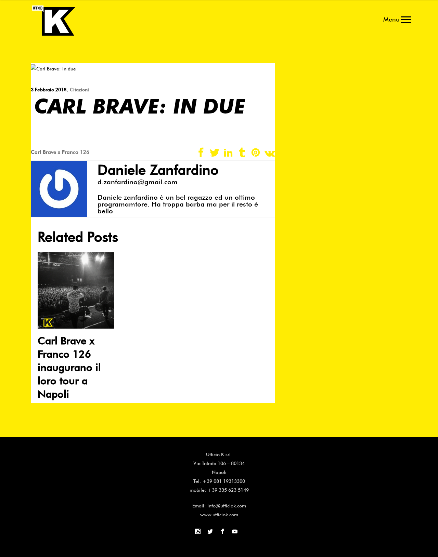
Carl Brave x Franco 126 (60, 152)
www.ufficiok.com (219, 514)
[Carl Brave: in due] (53, 68)
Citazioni (79, 89)
